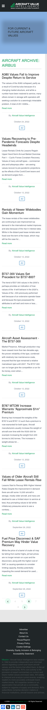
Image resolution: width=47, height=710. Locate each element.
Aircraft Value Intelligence (23, 115)
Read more (7, 108)
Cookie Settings (23, 646)
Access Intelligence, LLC (18, 701)
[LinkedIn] (13, 707)
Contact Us (23, 636)
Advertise (23, 629)
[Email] (18, 707)
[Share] (23, 707)
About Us (23, 632)
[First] (8, 601)
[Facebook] (3, 707)
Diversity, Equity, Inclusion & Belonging (23, 650)
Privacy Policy (23, 643)
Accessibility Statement (23, 653)
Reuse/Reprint (23, 639)
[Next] (25, 607)
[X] (8, 707)
